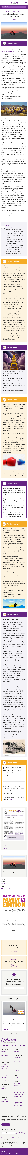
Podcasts (3, 1092)
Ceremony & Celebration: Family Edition (18, 1063)
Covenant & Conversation (4, 1076)
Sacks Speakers (5, 1101)
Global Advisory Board (19, 1107)
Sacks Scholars (17, 1085)
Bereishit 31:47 (8, 793)
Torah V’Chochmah (18, 1087)
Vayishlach (14, 959)
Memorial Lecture (18, 1096)
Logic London (15, 1153)
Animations (16, 1072)
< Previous (14, 951)
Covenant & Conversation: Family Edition (14, 11)
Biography (3, 1051)
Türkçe (5, 848)
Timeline (3, 1053)
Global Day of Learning (19, 1092)
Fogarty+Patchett (6, 1153)
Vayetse (13, 19)
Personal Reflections (6, 1059)
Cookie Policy (19, 1137)
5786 (9, 1017)
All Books (3, 1064)
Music (2, 1070)
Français (6, 847)
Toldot (14, 943)
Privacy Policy (12, 1137)
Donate (6, 1124)
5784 (16, 19)
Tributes (3, 1057)
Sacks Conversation (18, 1094)
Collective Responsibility (14, 962)
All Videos (16, 1070)
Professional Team (18, 1109)
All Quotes (16, 1051)
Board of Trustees (18, 1105)
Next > (14, 965)
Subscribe (14, 991)
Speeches (3, 1090)
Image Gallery (4, 1055)
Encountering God (9, 1019)
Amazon (10, 799)
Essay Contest (17, 1083)
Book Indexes (4, 1066)
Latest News (17, 1077)
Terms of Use (4, 1137)
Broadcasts (4, 1088)
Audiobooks (4, 1068)
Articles (3, 1086)
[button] (11, 1033)
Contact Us (16, 1110)
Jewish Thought (5, 1080)
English (5, 845)
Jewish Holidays (5, 1079)
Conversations (4, 1093)
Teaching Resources (6, 1099)
